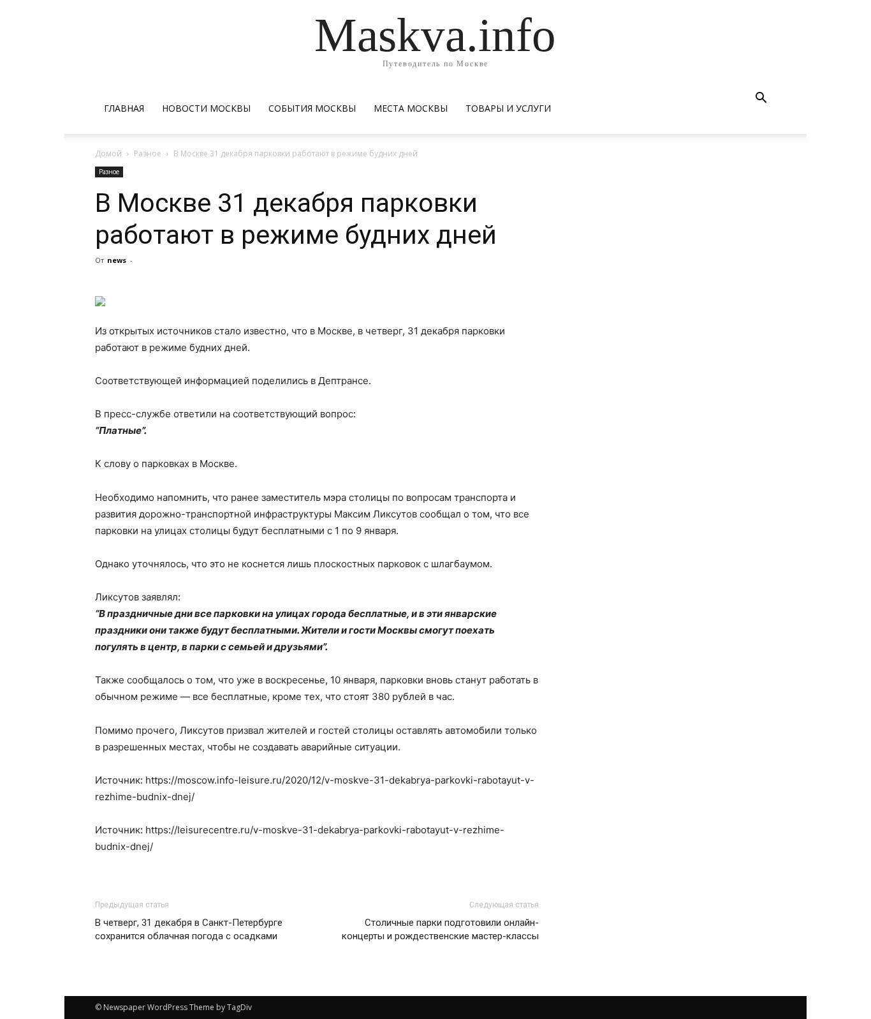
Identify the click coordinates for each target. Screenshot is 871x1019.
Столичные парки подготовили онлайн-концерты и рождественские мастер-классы (440, 929)
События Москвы (312, 108)
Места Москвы (411, 108)
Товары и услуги (508, 108)
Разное (147, 153)
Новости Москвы (206, 108)
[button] (760, 99)
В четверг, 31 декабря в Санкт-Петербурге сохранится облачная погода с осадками (188, 929)
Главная (124, 108)
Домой (108, 153)
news (116, 260)
